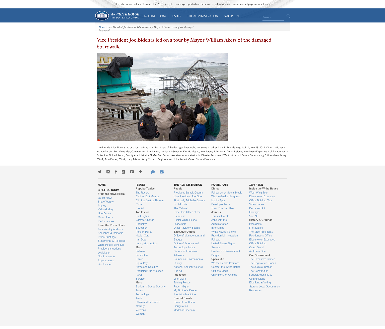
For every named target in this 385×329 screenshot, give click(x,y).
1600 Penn (231, 16)
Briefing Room (155, 16)
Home (117, 15)
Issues (176, 16)
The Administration (202, 16)
